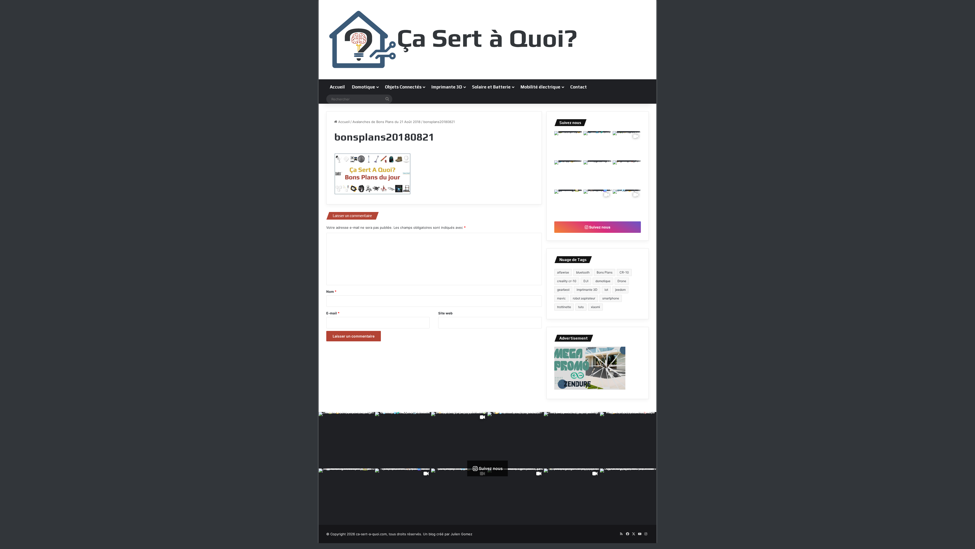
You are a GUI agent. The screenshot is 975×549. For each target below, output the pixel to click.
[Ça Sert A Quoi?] (453, 39)
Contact (578, 86)
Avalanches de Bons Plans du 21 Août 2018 (386, 122)
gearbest (563, 290)
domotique (602, 281)
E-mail (332, 313)
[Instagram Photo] (568, 145)
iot (606, 290)
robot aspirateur (584, 298)
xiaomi (595, 307)
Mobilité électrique (540, 86)
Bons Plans (604, 272)
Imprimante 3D (446, 86)
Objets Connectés (403, 86)
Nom (331, 291)
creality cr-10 (566, 281)
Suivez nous (599, 227)
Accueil (337, 86)
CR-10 (624, 272)
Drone (622, 281)
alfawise (563, 272)
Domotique (363, 86)
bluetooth (583, 272)
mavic (561, 298)
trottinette (564, 307)
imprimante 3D (587, 290)
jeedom (620, 290)
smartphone (610, 298)
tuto (581, 307)
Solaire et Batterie (491, 86)
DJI (585, 281)
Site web (445, 313)
